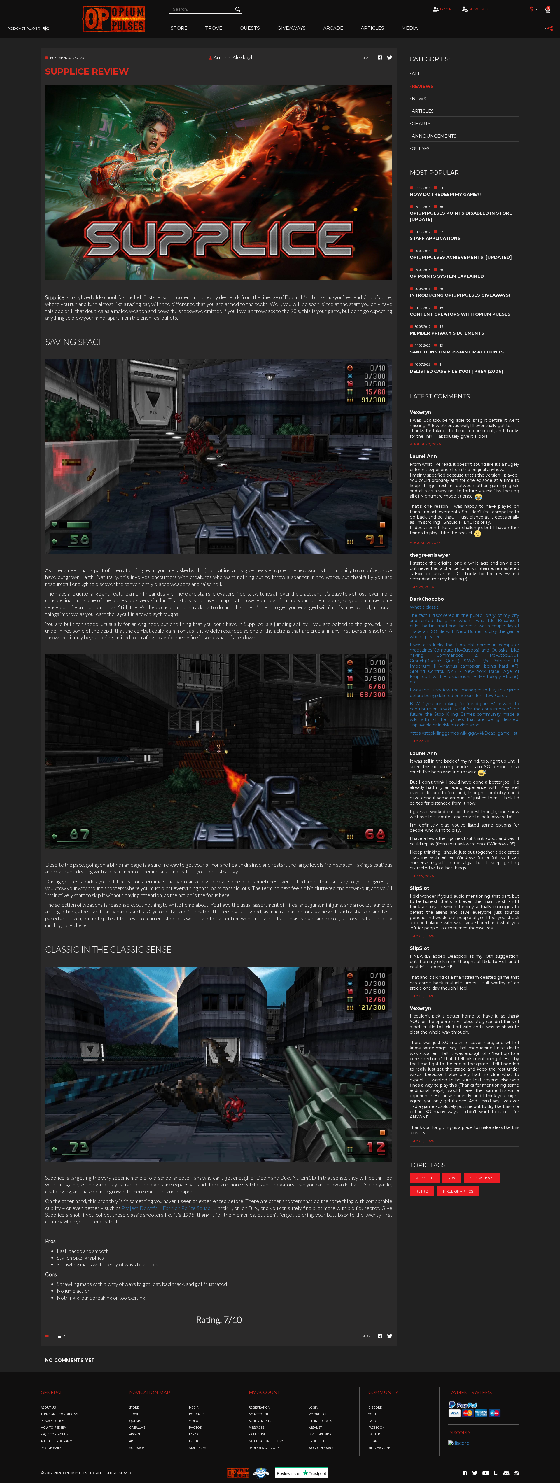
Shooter (425, 1178)
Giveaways (291, 28)
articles (423, 111)
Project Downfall (141, 1208)
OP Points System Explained (447, 276)
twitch (373, 1421)
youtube (375, 1414)
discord (375, 1408)
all (416, 73)
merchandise (379, 1448)
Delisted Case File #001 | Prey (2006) (456, 371)
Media (410, 28)
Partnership (51, 1448)
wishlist (315, 1428)
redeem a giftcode (264, 1448)
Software (137, 1448)
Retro (422, 1191)
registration (259, 1408)
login (446, 9)
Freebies (195, 1441)
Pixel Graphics (458, 1191)
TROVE (213, 28)
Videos (194, 1421)
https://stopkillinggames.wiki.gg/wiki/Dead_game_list (463, 733)
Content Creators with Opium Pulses (460, 314)
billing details (320, 1421)
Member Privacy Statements (447, 333)
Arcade (333, 28)
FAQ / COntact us (54, 1434)
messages (256, 1428)
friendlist (257, 1434)
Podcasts (196, 1414)
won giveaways (321, 1448)
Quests (250, 28)
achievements (260, 1421)
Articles (372, 28)
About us (48, 1408)
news (419, 98)
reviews (422, 86)
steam (373, 1441)
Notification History (266, 1441)
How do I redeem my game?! (445, 194)
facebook (376, 1428)
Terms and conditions (59, 1414)
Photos (195, 1428)
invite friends (320, 1434)
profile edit (318, 1441)
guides (421, 148)
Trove (134, 1414)
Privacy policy (52, 1421)
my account (258, 1414)
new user (479, 9)
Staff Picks (197, 1448)
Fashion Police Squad (187, 1208)
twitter (374, 1434)
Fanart (194, 1434)
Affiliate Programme (57, 1441)
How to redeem (53, 1428)
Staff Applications (435, 238)
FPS (451, 1178)
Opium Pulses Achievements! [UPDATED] (461, 257)
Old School (482, 1178)
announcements (434, 136)
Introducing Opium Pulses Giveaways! (460, 295)
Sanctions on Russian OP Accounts (457, 352)
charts (421, 123)
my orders (317, 1414)
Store (179, 28)
